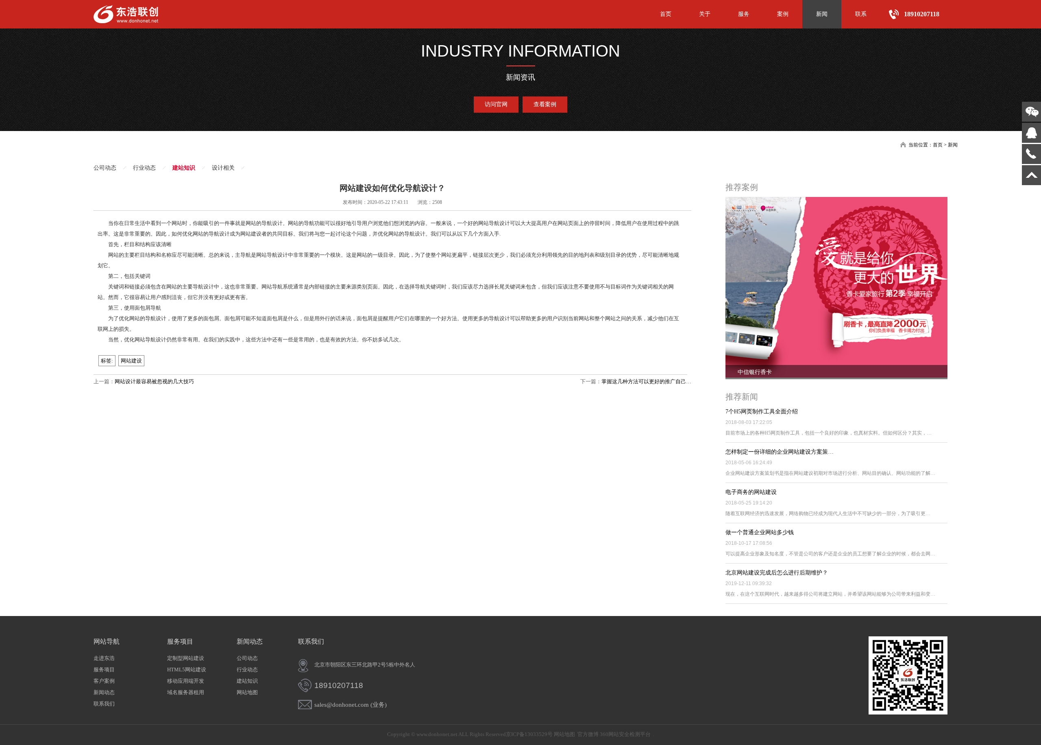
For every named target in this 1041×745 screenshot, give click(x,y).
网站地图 (247, 692)
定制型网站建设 (185, 658)
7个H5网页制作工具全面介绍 (761, 412)
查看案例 (545, 104)
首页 (665, 14)
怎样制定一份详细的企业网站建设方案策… (779, 452)
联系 (861, 14)
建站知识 (183, 168)
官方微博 (588, 734)
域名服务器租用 (185, 692)
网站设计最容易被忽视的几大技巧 (154, 381)
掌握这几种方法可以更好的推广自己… (646, 381)
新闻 (822, 14)
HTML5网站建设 (186, 669)
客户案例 (104, 681)
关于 (704, 14)
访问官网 (496, 104)
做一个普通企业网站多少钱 (759, 532)
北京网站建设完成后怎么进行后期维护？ (776, 573)
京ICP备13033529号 (529, 734)
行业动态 (144, 168)
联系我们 (104, 704)
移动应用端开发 (185, 681)
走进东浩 (104, 658)
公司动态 (105, 168)
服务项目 (104, 669)
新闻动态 (104, 692)
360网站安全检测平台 (625, 734)
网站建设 (131, 361)
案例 (782, 14)
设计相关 (223, 168)
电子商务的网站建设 (751, 492)
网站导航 (107, 641)
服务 (743, 14)
